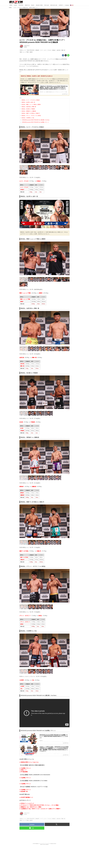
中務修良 (33, 422)
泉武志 (40, 615)
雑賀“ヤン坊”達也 (23, 551)
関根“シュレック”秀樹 (25, 293)
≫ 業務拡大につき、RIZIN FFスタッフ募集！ (30, 807)
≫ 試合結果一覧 (23, 791)
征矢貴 (21, 422)
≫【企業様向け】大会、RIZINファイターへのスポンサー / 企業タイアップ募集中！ (40, 808)
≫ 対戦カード (22, 770)
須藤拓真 (34, 486)
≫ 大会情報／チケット (25, 768)
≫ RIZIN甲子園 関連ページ (26, 797)
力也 (33, 680)
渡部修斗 (21, 486)
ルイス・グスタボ (23, 181)
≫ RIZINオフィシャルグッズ (26, 803)
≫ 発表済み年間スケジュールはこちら (29, 762)
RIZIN (25, 47)
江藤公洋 (39, 551)
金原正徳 (21, 357)
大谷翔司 (21, 680)
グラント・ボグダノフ (25, 615)
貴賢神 (40, 293)
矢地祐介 (39, 181)
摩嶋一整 (34, 357)
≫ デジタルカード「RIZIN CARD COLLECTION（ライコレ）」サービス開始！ (39, 805)
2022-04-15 (26, 45)
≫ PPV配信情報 (23, 771)
